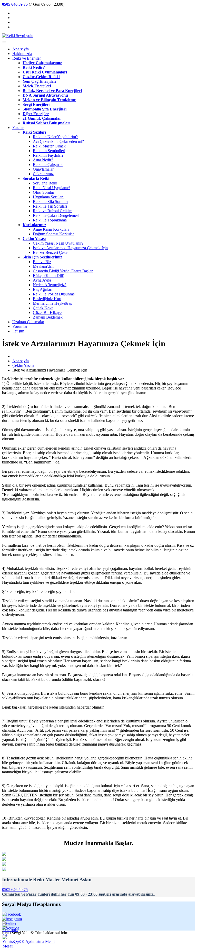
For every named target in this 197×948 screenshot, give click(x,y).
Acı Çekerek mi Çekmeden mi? (58, 141)
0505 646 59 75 (15, 889)
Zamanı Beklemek (48, 317)
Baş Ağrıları (42, 289)
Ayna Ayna (42, 280)
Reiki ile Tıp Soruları (50, 206)
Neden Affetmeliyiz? (49, 285)
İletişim (18, 331)
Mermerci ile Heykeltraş (52, 303)
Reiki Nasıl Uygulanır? (51, 187)
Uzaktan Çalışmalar (28, 322)
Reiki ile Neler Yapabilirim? (55, 137)
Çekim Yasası (23, 365)
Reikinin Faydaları (48, 155)
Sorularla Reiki (45, 183)
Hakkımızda (22, 53)
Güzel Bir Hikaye (47, 312)
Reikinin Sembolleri (49, 150)
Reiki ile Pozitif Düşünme (54, 294)
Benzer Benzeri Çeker (51, 252)
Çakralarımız (43, 174)
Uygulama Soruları (48, 197)
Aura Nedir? (43, 160)
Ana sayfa (20, 49)
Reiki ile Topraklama (50, 220)
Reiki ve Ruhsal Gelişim (52, 211)
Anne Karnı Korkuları (51, 229)
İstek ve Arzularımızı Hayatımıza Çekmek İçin (70, 248)
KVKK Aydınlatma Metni (33, 941)
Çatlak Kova (43, 308)
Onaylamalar (43, 169)
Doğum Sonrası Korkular (53, 234)
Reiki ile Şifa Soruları (50, 201)
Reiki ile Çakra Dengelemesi (56, 215)
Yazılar (18, 127)
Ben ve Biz (42, 261)
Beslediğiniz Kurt (47, 298)
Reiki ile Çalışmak (48, 164)
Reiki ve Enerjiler (26, 58)
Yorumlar (19, 326)
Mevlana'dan (43, 266)
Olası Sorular (43, 192)
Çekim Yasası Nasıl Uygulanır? (58, 243)
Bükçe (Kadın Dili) (48, 275)
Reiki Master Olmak (49, 146)
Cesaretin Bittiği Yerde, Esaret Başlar (63, 271)
